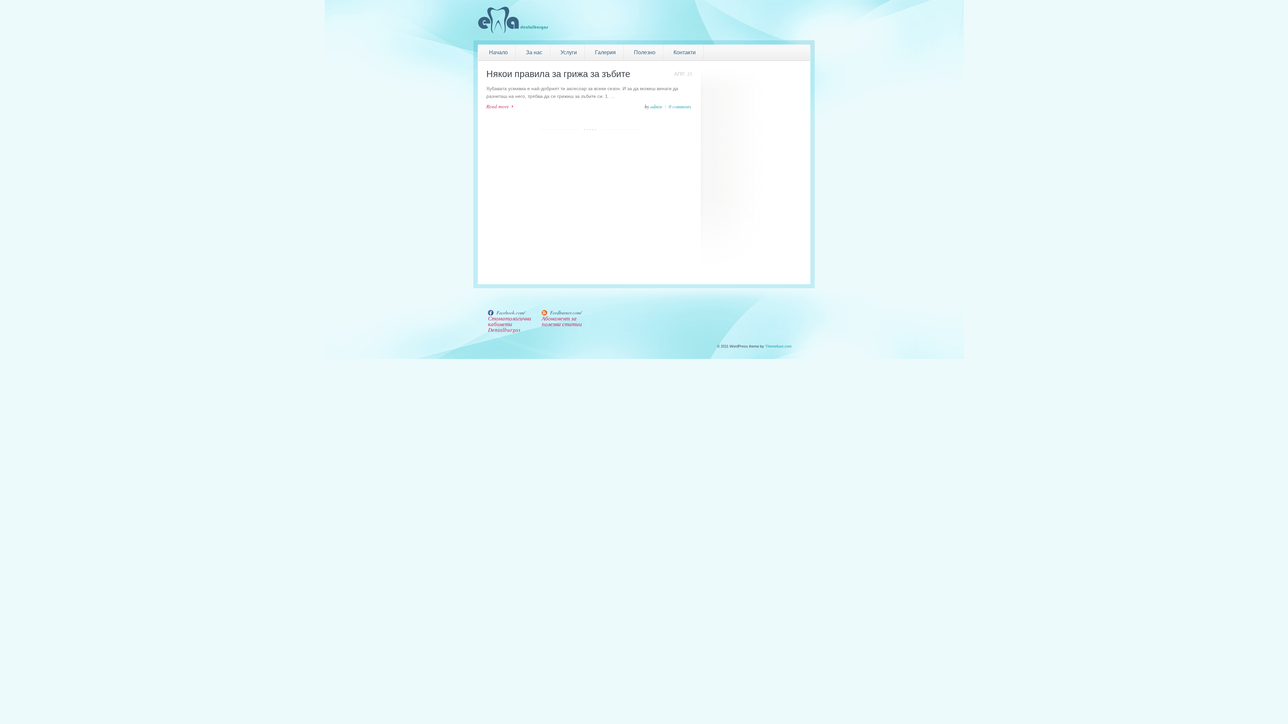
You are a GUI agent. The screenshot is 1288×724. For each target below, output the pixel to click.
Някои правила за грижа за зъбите (558, 74)
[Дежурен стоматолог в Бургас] (513, 33)
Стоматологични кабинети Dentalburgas (509, 324)
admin (656, 106)
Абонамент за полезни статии (562, 321)
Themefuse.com (778, 346)
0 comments (680, 106)
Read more (497, 106)
